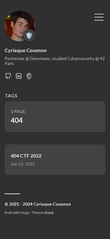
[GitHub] (8, 78)
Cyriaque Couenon (26, 50)
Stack (49, 212)
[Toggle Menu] (99, 16)
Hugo (24, 212)
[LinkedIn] (18, 78)
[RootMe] (29, 78)
